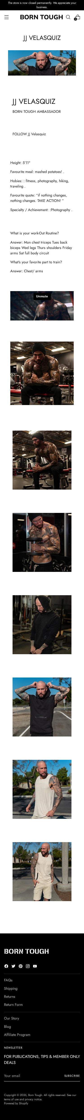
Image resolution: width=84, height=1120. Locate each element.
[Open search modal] (68, 17)
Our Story (11, 1018)
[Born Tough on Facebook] (6, 967)
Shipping (10, 988)
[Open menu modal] (6, 17)
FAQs (8, 980)
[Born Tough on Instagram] (28, 967)
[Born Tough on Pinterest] (21, 967)
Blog (7, 1026)
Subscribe (72, 1076)
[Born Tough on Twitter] (14, 967)
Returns (9, 996)
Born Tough (35, 1095)
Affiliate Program (17, 1034)
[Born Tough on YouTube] (35, 967)
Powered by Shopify (16, 1103)
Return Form (13, 1004)
